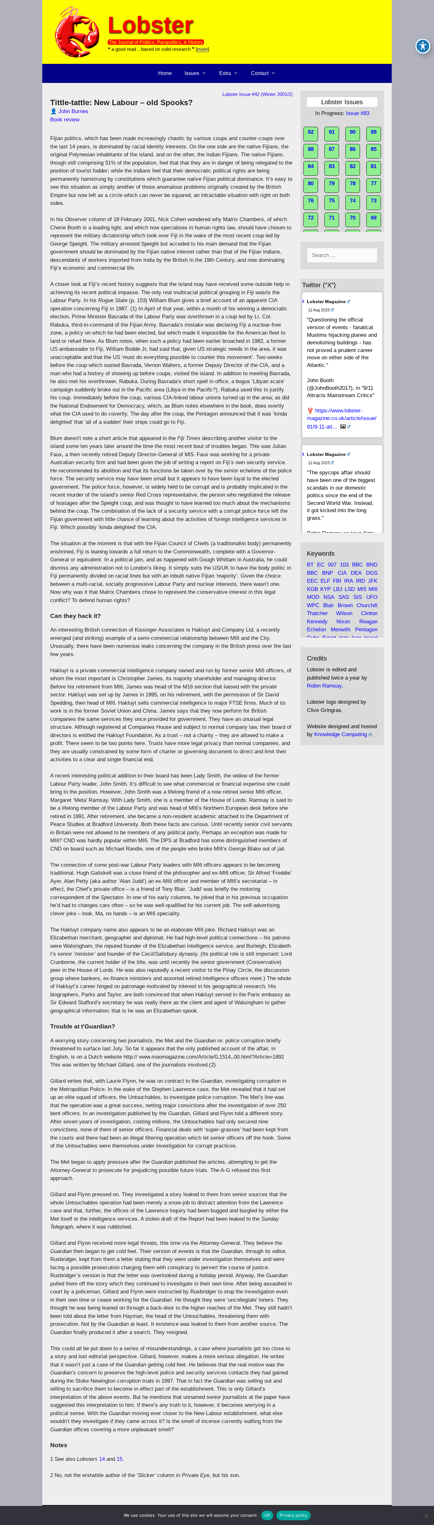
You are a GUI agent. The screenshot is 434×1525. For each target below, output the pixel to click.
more (202, 49)
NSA (328, 597)
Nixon (343, 622)
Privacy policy (294, 1515)
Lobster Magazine (326, 301)
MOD (313, 597)
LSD (350, 589)
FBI (337, 581)
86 (353, 149)
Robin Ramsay (324, 686)
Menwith (340, 630)
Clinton (369, 613)
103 (344, 565)
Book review (64, 120)
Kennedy (317, 622)
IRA (348, 581)
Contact (259, 73)
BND (371, 565)
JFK (372, 581)
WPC (313, 605)
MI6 (373, 589)
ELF (325, 581)
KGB (312, 589)
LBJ (337, 589)
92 (311, 132)
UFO (371, 597)
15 (119, 1459)
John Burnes (73, 111)
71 (332, 218)
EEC (312, 581)
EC (320, 565)
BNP (327, 573)
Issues (192, 73)
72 (311, 218)
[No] (426, 1515)
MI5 (361, 589)
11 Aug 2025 (319, 310)
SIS (357, 597)
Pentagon (366, 630)
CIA (342, 573)
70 (353, 218)
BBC (357, 565)
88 (311, 149)
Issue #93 (357, 113)
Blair (328, 605)
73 (373, 201)
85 (373, 149)
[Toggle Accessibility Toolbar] (423, 46)
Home (165, 73)
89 (373, 132)
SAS (343, 597)
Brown (345, 605)
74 (353, 201)
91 (332, 132)
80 (311, 183)
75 (332, 201)
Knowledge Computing (340, 734)
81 (373, 166)
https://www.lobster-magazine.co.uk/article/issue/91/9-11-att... (341, 419)
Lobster (150, 24)
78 (353, 183)
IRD (360, 581)
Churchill (366, 605)
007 (332, 565)
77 (373, 183)
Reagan (368, 622)
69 (373, 218)
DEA (356, 573)
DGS (371, 573)
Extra (225, 73)
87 (332, 149)
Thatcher (317, 613)
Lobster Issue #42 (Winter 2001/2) (257, 94)
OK (267, 1515)
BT (310, 565)
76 (311, 201)
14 (102, 1459)
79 (332, 183)
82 (353, 166)
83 (332, 166)
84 (311, 166)
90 (353, 132)
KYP (325, 589)
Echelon (316, 630)
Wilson (344, 613)
